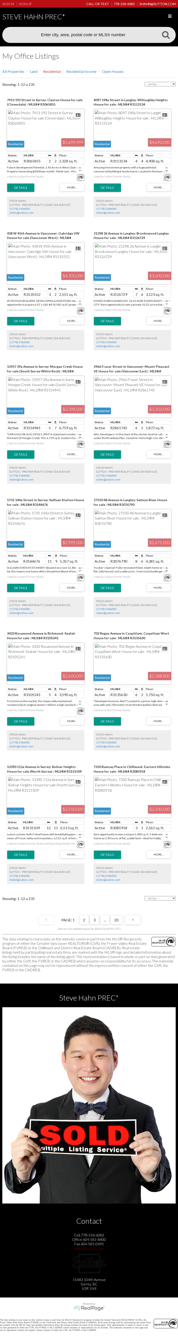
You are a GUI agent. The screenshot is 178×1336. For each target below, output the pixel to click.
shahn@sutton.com (21, 212)
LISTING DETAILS (20, 188)
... (105, 920)
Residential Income (81, 71)
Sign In (8, 4)
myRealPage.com (89, 1308)
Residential (52, 71)
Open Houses (113, 71)
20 (116, 920)
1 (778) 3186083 (19, 208)
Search (165, 34)
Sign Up (25, 4)
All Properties (13, 71)
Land (34, 71)
